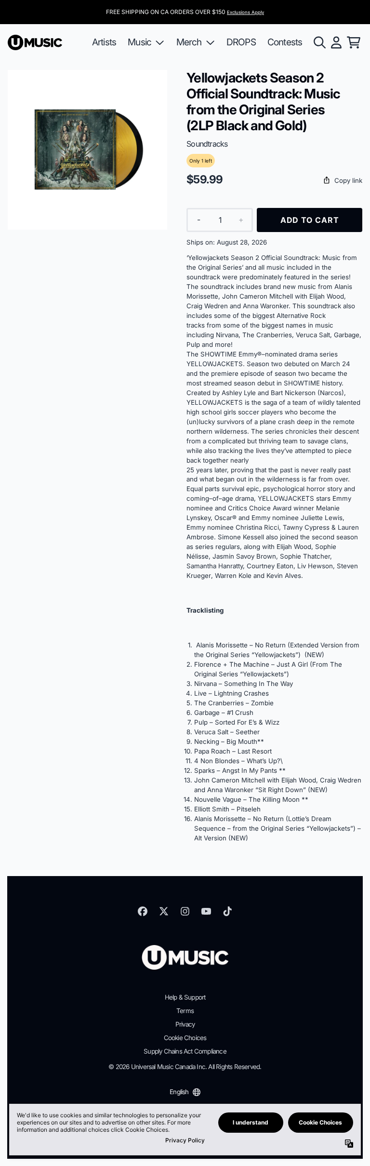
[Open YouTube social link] (206, 911)
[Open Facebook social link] (142, 911)
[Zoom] (87, 150)
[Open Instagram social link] (185, 911)
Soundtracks (206, 144)
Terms (185, 1011)
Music (139, 42)
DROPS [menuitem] (241, 42)
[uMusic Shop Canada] (35, 42)
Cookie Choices (185, 1038)
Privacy (185, 1024)
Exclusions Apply (245, 12)
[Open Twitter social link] (163, 911)
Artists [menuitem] (104, 42)
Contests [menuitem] (285, 42)
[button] (274, 181)
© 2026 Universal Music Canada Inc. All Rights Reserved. (184, 1066)
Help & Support (185, 997)
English (179, 1092)
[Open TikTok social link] (227, 911)
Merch (189, 42)
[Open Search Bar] (319, 42)
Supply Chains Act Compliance (185, 1051)
